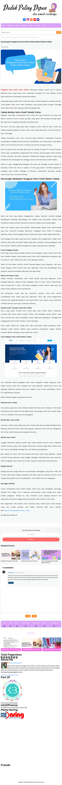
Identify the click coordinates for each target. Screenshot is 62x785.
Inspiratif (17, 623)
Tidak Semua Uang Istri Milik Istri (29, 561)
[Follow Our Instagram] (27, 19)
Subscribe (31, 540)
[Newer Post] (27, 616)
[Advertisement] (31, 730)
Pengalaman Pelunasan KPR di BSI (9, 561)
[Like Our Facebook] (24, 19)
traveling (44, 623)
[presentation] (58, 644)
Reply (11, 583)
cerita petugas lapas (54, 623)
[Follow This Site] (31, 19)
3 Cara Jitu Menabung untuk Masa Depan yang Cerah (49, 561)
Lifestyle (4, 623)
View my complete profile (9, 675)
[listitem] (11, 644)
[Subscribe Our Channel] (34, 19)
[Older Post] (34, 616)
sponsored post (36, 623)
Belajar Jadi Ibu (25, 623)
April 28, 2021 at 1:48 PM (19, 573)
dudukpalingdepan (15, 663)
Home (3, 25)
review (10, 623)
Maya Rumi (11, 573)
